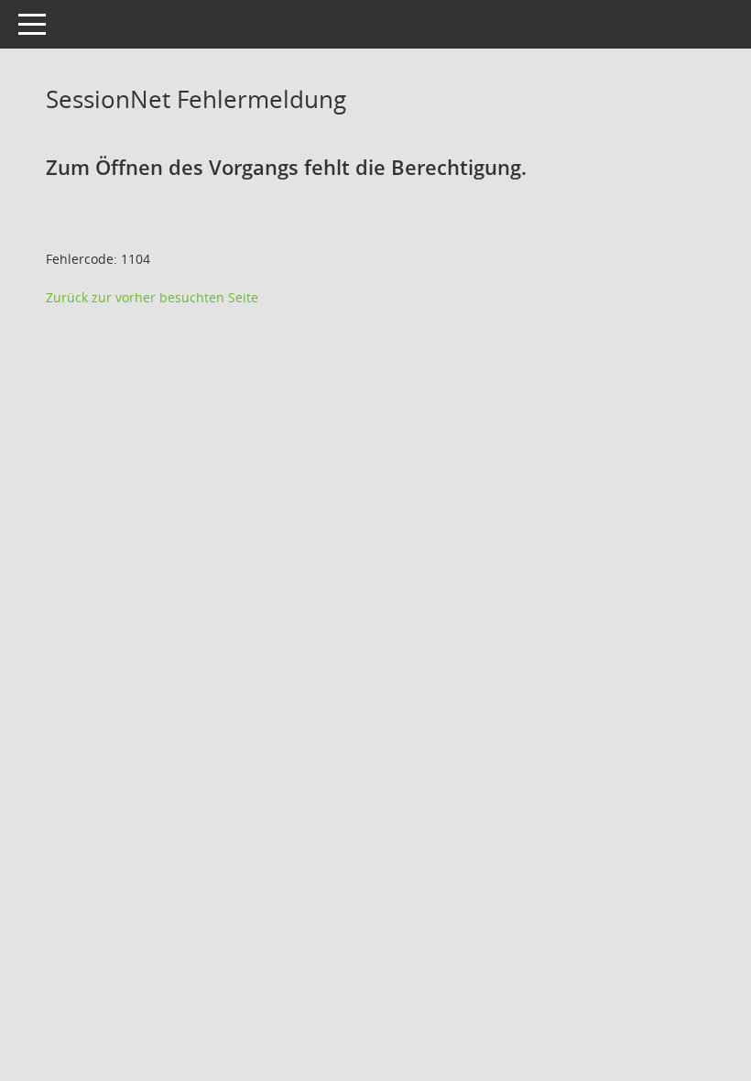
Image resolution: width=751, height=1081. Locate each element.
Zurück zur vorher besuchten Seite (152, 297)
